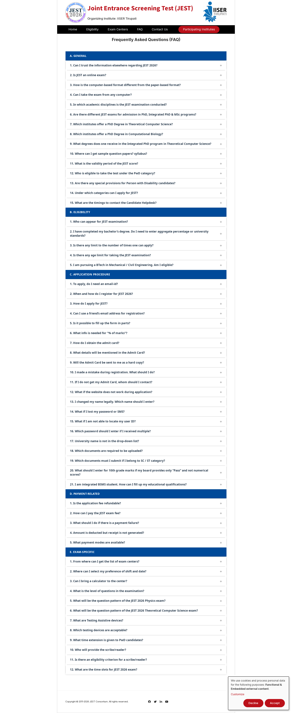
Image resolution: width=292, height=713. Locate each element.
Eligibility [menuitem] (92, 29)
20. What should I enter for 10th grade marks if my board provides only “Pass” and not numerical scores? (139, 472)
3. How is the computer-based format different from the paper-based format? (125, 85)
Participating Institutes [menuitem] (199, 29)
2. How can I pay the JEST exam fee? (95, 513)
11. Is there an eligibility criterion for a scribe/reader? (108, 660)
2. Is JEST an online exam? (88, 75)
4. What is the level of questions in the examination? (107, 591)
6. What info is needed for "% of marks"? (98, 333)
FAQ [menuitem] (140, 29)
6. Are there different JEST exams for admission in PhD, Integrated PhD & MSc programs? (133, 114)
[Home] (75, 12)
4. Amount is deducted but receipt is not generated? (107, 533)
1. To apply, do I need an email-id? (94, 284)
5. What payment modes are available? (97, 542)
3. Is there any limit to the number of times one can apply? (111, 245)
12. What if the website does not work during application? (111, 392)
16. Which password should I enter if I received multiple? (110, 431)
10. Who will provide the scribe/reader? (98, 650)
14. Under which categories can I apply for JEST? (104, 193)
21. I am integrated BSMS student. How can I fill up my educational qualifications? (128, 484)
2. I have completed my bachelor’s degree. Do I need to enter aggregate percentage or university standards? (139, 234)
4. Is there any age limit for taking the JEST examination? (110, 255)
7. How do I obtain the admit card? (94, 343)
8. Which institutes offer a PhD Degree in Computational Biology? (116, 134)
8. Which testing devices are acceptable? (98, 630)
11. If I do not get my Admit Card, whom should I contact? (111, 382)
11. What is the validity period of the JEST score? (104, 164)
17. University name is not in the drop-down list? (104, 441)
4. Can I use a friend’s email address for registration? (107, 313)
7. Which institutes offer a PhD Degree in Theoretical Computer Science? (121, 124)
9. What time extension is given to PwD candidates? (106, 640)
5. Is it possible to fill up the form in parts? (100, 323)
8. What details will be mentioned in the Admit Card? (107, 353)
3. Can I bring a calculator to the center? (98, 581)
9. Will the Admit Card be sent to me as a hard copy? (107, 362)
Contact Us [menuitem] (160, 29)
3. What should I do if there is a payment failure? (104, 523)
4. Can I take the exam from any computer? (101, 95)
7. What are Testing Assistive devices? (96, 620)
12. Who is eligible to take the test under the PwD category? (112, 173)
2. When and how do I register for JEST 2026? (101, 294)
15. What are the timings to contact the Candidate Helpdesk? (113, 203)
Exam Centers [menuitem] (118, 29)
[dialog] (258, 693)
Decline (253, 703)
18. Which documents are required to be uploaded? (106, 451)
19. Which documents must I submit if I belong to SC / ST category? (117, 461)
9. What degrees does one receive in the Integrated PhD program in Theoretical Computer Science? (140, 144)
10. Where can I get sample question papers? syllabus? (108, 154)
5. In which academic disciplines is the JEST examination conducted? (118, 105)
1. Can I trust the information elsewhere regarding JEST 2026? (113, 65)
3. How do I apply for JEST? (89, 304)
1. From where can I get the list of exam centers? (104, 561)
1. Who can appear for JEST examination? (99, 222)
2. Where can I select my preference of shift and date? (108, 571)
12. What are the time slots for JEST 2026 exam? (103, 670)
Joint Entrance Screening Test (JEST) (140, 8)
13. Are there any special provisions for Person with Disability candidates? (122, 183)
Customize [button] (237, 694)
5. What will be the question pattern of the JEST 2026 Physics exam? (117, 601)
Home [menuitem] (72, 29)
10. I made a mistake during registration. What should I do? (112, 372)
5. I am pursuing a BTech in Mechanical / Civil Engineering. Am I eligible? (121, 265)
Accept (275, 703)
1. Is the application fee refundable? (95, 503)
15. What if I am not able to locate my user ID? (103, 421)
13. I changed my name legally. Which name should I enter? (112, 402)
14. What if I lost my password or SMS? (97, 412)
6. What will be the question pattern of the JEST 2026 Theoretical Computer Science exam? (134, 611)
